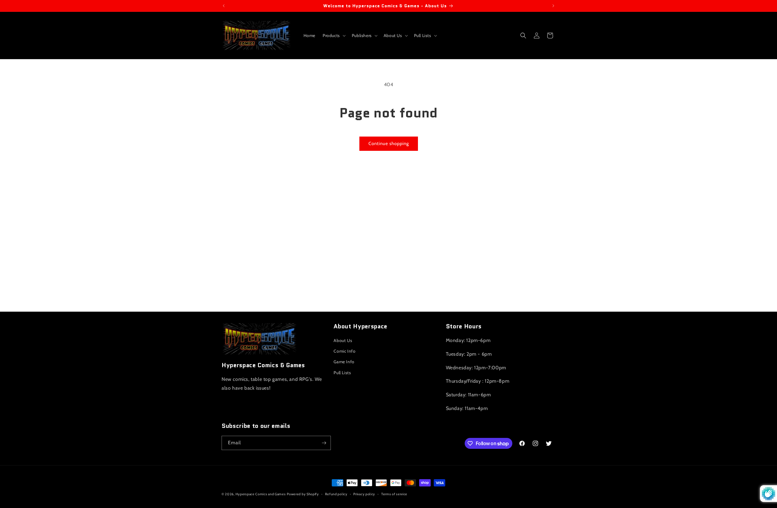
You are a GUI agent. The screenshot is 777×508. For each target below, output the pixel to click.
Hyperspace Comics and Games (261, 494)
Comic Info (344, 351)
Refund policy (336, 494)
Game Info (344, 361)
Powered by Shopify (303, 494)
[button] (333, 35)
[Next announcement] (553, 6)
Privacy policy (364, 494)
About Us (343, 340)
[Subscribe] (324, 443)
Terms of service (394, 494)
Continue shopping (388, 143)
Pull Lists (342, 372)
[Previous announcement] (223, 6)
